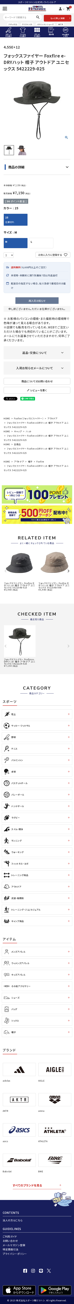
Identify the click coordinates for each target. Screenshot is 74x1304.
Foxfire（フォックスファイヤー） (28, 418)
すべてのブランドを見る (27, 1185)
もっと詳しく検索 (57, 18)
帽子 (30, 461)
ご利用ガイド (10, 1236)
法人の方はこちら (13, 1220)
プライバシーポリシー (15, 1253)
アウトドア (52, 418)
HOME (7, 418)
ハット (29, 431)
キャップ (18, 431)
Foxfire (40, 461)
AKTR (60, 24)
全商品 (17, 444)
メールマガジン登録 (14, 1245)
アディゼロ (12, 24)
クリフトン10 (27, 24)
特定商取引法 (10, 1249)
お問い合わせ (10, 1241)
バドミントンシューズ (45, 24)
